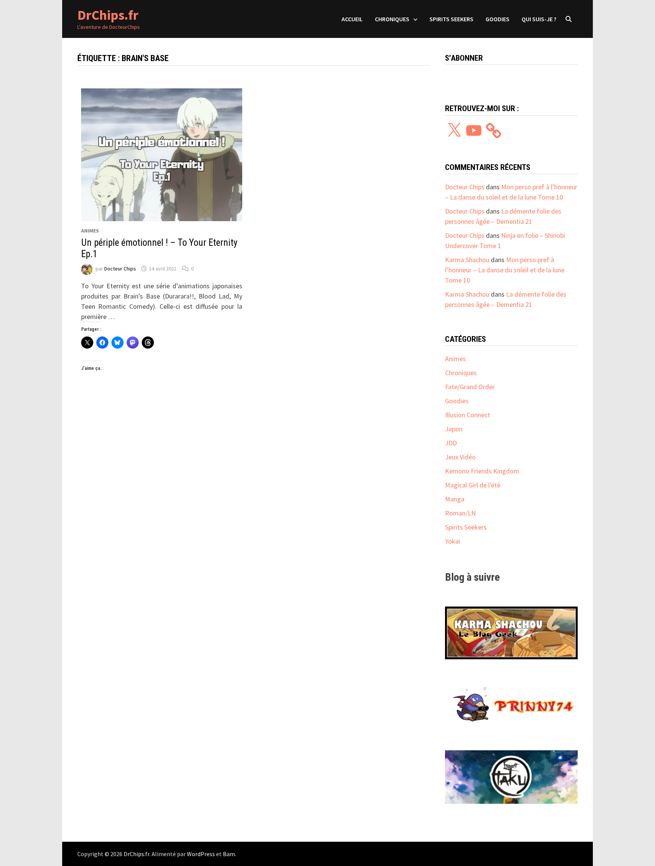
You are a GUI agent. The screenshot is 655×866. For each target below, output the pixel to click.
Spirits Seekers (451, 19)
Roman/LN (460, 513)
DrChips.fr (107, 15)
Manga (454, 499)
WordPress (201, 854)
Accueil (352, 19)
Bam (229, 854)
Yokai (452, 541)
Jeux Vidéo (460, 457)
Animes (90, 230)
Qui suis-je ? (539, 19)
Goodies (497, 19)
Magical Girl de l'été (472, 485)
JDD (451, 443)
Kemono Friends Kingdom (482, 471)
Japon (453, 428)
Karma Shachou (467, 259)
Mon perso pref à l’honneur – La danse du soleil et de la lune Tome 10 (504, 269)
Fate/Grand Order (470, 386)
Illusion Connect (467, 414)
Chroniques (392, 19)
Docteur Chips (120, 268)
